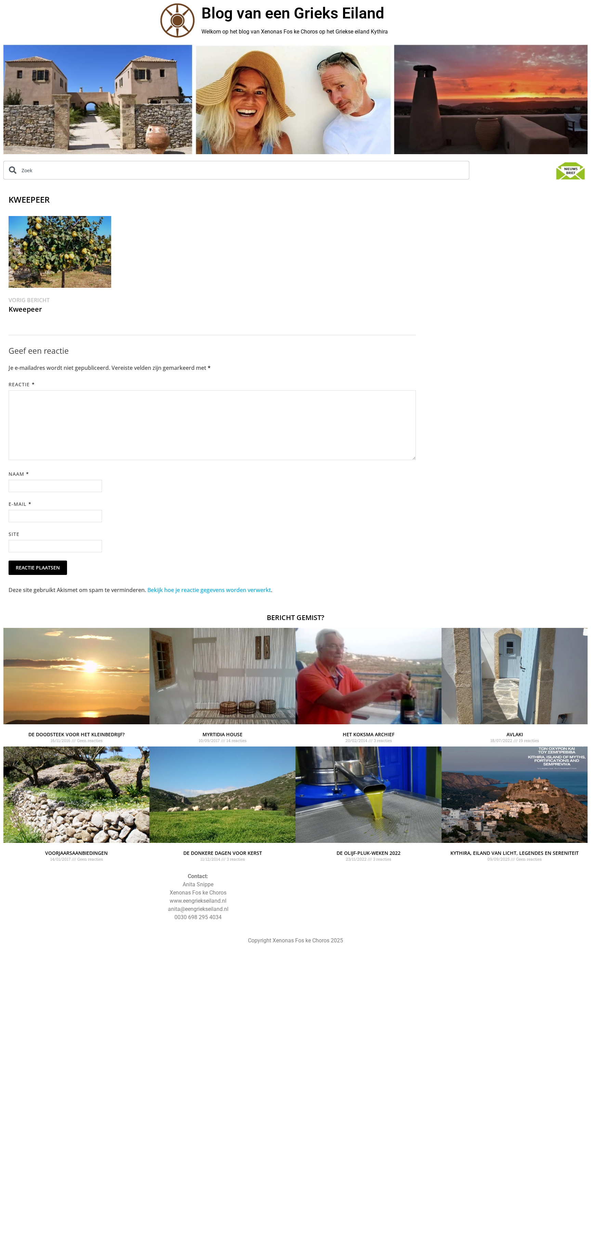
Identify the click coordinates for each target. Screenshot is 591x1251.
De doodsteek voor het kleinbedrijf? (76, 734)
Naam (19, 474)
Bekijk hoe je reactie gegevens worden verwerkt (209, 590)
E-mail (20, 504)
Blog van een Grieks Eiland (292, 13)
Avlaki (515, 734)
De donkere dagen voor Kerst (222, 853)
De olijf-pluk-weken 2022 (368, 853)
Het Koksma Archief (368, 734)
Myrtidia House (222, 734)
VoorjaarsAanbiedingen (76, 853)
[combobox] (236, 170)
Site (14, 534)
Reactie (22, 384)
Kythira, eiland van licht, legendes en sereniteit (514, 853)
